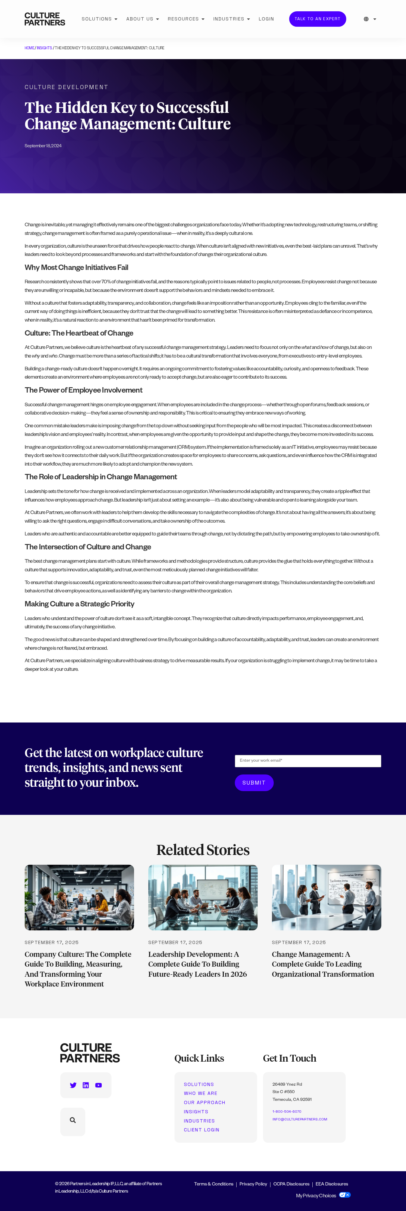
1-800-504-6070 (287, 1111)
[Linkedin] (85, 1085)
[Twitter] (73, 1085)
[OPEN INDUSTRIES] (248, 19)
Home (29, 47)
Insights (44, 47)
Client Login (202, 1130)
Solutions (199, 1084)
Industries (199, 1121)
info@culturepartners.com (300, 1119)
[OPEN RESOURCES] (203, 19)
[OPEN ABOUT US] (157, 19)
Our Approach (205, 1103)
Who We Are (201, 1093)
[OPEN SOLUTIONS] (116, 19)
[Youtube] (98, 1085)
